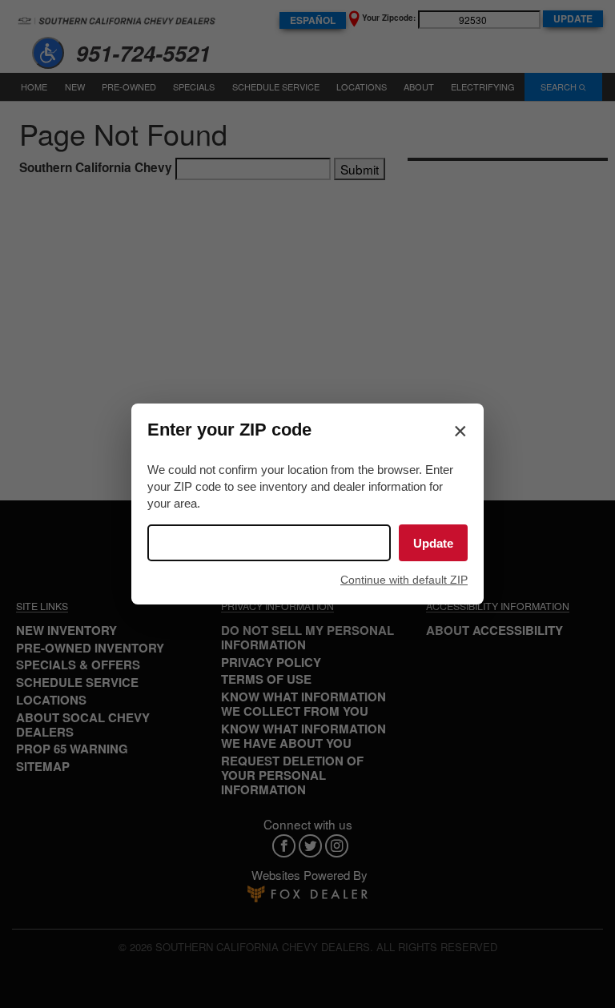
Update (433, 543)
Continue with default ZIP (404, 579)
